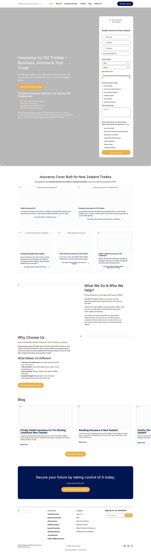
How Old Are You (107, 71)
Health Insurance (109, 95)
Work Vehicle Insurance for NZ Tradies (74, 254)
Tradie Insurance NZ (27, 208)
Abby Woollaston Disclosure (85, 528)
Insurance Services (71, 4)
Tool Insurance (53, 535)
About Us (59, 4)
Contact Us (98, 4)
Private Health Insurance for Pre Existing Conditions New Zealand (43, 431)
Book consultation (82, 521)
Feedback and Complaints (85, 531)
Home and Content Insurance (112, 89)
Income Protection (54, 528)
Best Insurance (23, 346)
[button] (71, 4)
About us (79, 514)
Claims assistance (109, 141)
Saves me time (108, 144)
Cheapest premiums (110, 147)
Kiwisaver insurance (110, 102)
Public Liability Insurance (56, 538)
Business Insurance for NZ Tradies (91, 208)
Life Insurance (108, 86)
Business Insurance (54, 517)
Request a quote (82, 524)
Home (51, 4)
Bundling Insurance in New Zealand (98, 430)
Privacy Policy (82, 550)
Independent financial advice (112, 138)
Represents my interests (111, 134)
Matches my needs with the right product (116, 131)
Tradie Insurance (53, 514)
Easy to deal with (109, 128)
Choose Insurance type (110, 83)
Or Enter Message (108, 105)
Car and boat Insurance (111, 92)
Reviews (83, 4)
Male (105, 63)
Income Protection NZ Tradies (32, 254)
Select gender (106, 59)
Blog (90, 4)
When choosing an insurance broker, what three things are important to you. (116, 123)
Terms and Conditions (71, 550)
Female (106, 67)
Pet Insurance (108, 98)
